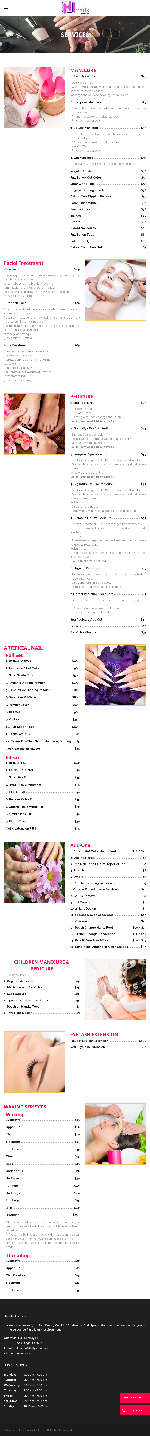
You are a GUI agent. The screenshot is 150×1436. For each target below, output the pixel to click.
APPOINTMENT (134, 1397)
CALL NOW (135, 1410)
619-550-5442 (26, 1353)
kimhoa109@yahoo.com (32, 1348)
